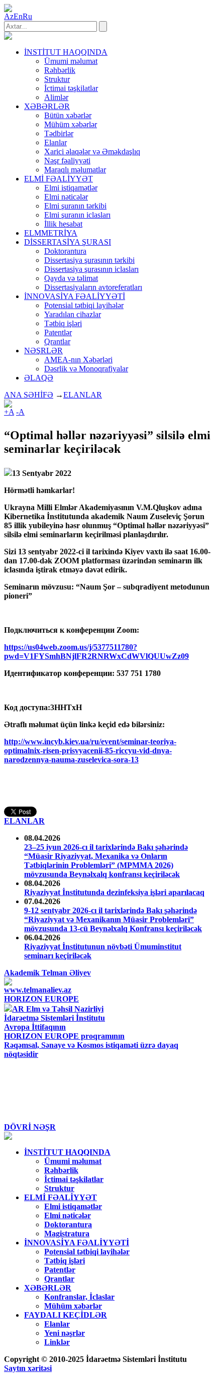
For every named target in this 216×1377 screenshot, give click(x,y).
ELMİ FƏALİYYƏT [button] (58, 178)
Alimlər (56, 97)
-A (20, 412)
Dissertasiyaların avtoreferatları (93, 287)
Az (9, 16)
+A (9, 412)
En (18, 16)
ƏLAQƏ (38, 377)
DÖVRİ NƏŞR (30, 1127)
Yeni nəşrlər (64, 1333)
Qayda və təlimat (71, 278)
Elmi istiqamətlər (70, 187)
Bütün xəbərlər (67, 115)
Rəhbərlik (59, 70)
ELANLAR (82, 394)
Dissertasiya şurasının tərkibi (89, 260)
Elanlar (55, 142)
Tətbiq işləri (63, 323)
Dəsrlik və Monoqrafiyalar (86, 368)
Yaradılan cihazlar (72, 314)
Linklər (57, 1342)
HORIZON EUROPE (41, 999)
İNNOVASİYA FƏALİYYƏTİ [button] (74, 296)
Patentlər (58, 332)
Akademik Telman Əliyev (47, 972)
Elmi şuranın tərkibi (75, 206)
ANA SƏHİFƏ (28, 394)
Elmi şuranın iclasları (77, 215)
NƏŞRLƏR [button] (43, 350)
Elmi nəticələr (66, 196)
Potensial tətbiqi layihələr (84, 305)
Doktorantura (65, 251)
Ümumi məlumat (70, 61)
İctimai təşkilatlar (71, 88)
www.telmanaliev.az (37, 990)
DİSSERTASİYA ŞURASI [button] (67, 242)
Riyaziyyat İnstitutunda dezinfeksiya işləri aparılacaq (114, 892)
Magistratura (66, 1233)
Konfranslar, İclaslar (79, 1297)
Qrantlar (57, 341)
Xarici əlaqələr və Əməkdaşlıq (92, 151)
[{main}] (8, 37)
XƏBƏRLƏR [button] (47, 106)
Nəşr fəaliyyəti (67, 160)
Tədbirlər (58, 133)
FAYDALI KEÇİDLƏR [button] (65, 1315)
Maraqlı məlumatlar (75, 169)
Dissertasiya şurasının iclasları (91, 269)
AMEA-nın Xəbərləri (78, 359)
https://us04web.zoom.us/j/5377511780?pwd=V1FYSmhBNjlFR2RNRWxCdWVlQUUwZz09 (96, 651)
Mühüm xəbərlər (70, 124)
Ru (27, 16)
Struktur (57, 79)
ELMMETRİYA (50, 233)
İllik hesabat (63, 224)
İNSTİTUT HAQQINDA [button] (65, 52)
